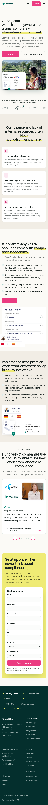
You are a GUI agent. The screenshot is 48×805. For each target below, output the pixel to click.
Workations (30, 727)
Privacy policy (7, 776)
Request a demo (24, 663)
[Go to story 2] (21, 538)
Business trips (31, 723)
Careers (29, 757)
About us (29, 749)
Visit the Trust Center (11, 709)
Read (39, 530)
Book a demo (10, 54)
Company (11, 623)
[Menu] (44, 3)
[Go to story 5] (26, 538)
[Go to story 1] (19, 538)
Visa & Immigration (33, 739)
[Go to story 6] (28, 538)
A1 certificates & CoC (10, 749)
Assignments (31, 731)
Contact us (30, 765)
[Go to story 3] (23, 538)
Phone (9, 633)
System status (31, 780)
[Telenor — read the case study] (17, 108)
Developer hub (31, 776)
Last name (11, 604)
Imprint (4, 784)
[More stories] (33, 538)
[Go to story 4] (24, 538)
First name (11, 595)
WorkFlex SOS (31, 735)
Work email (11, 614)
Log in (28, 3)
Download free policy (33, 54)
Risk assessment (8, 760)
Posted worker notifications (7, 754)
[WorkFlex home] (7, 3)
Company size (12, 651)
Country (10, 642)
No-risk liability (7, 764)
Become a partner (33, 761)
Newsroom (30, 753)
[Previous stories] (15, 538)
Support (5, 780)
